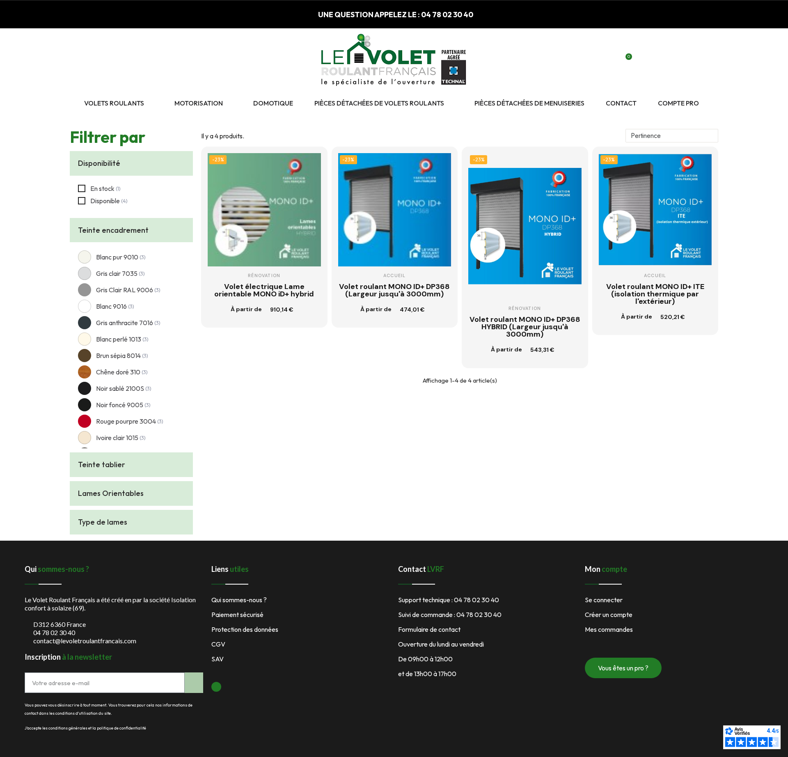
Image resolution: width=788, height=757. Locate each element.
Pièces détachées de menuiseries (529, 103)
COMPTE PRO (678, 103)
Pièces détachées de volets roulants (379, 103)
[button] (597, 61)
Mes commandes (609, 629)
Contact (621, 103)
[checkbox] (99, 188)
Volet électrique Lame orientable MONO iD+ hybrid (264, 290)
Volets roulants (114, 103)
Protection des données (244, 629)
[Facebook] (216, 687)
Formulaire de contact (429, 629)
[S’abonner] (194, 682)
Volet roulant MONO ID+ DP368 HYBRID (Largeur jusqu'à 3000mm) (525, 326)
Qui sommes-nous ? (239, 600)
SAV (217, 659)
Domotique (273, 103)
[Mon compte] (611, 61)
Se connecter (604, 600)
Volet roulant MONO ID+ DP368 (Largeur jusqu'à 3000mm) (394, 290)
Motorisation (198, 103)
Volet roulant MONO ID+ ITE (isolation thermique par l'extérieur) (655, 294)
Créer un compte (608, 614)
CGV (218, 644)
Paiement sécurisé (237, 614)
